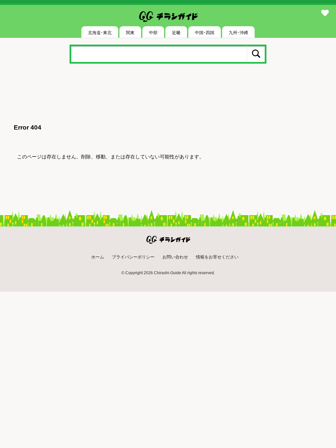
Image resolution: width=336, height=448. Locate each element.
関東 (130, 32)
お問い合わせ (175, 257)
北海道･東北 (100, 32)
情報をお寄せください (217, 257)
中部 (153, 32)
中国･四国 (204, 32)
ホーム (97, 257)
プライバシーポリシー (133, 257)
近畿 (176, 32)
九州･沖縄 (238, 32)
